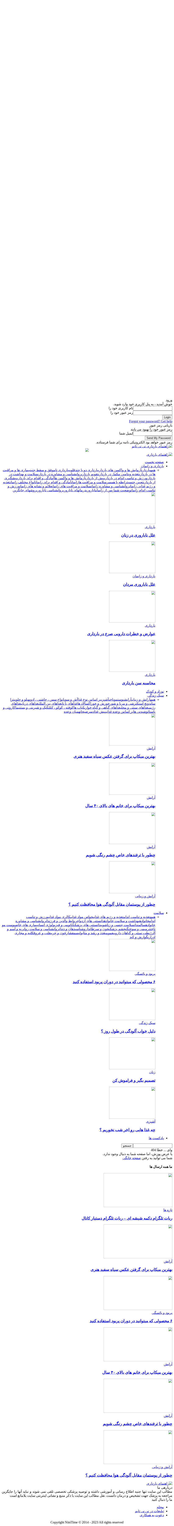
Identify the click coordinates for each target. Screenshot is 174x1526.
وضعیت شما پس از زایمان (113, 490)
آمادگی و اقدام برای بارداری (35, 478)
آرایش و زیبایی (141, 699)
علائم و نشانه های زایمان (36, 486)
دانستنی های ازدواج (90, 921)
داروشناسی (82, 929)
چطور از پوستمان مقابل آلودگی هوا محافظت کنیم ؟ (112, 904)
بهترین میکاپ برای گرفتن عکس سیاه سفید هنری (114, 756)
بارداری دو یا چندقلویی (83, 470)
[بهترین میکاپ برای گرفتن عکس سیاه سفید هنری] (132, 744)
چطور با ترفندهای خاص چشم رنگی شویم (120, 855)
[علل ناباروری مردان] (132, 572)
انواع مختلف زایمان (22, 482)
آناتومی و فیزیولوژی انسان (56, 925)
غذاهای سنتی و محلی (134, 707)
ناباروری (91, 490)
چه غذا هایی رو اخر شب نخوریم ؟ (127, 1130)
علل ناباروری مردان (139, 584)
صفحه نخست (154, 462)
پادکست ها (156, 1138)
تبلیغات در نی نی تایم (149, 1511)
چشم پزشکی (117, 929)
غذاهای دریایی (29, 703)
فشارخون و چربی (62, 933)
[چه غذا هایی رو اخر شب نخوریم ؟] (132, 1117)
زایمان (75, 482)
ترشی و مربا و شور (123, 703)
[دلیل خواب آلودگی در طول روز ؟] (132, 1019)
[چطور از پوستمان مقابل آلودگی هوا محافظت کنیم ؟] (132, 892)
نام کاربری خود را (121, 408)
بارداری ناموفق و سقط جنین (49, 470)
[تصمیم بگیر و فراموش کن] (132, 1068)
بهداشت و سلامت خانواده (121, 921)
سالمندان (140, 925)
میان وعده (71, 711)
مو (116, 699)
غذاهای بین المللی (49, 703)
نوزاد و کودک (155, 691)
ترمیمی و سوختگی (138, 929)
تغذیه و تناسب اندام (136, 917)
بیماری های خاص (26, 925)
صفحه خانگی (132, 1158)
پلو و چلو (22, 699)
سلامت (159, 913)
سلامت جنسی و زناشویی (117, 925)
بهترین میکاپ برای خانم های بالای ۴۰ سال (120, 806)
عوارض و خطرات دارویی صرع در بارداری (121, 634)
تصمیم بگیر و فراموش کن (133, 1080)
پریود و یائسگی (145, 973)
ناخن (111, 699)
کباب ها (79, 707)
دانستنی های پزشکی (87, 925)
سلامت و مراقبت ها (93, 482)
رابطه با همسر (117, 482)
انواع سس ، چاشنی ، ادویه (46, 699)
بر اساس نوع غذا (89, 699)
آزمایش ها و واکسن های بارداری (120, 470)
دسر (91, 711)
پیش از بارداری (94, 478)
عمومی (109, 933)
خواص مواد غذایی (81, 917)
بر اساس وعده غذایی (119, 711)
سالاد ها (82, 703)
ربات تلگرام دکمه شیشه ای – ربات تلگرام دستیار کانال (127, 1218)
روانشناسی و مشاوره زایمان (110, 486)
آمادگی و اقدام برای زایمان (53, 482)
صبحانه (83, 711)
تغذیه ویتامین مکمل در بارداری (118, 474)
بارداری (146, 470)
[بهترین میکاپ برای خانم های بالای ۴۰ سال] (132, 793)
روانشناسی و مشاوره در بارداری (59, 474)
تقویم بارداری (89, 474)
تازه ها (167, 1210)
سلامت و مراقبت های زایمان (71, 486)
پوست (121, 699)
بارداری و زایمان (152, 466)
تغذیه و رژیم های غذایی (108, 917)
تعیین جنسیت (135, 482)
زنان (152, 1072)
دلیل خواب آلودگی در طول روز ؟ (128, 1031)
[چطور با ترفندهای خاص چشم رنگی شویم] (132, 843)
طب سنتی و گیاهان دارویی (131, 933)
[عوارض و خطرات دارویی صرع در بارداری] (132, 621)
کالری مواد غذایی (59, 917)
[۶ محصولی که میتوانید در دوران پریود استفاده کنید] (132, 969)
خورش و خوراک (99, 703)
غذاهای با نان (69, 703)
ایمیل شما (126, 433)
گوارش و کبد (139, 937)
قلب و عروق (42, 933)
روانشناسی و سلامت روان (41, 929)
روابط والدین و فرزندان (61, 921)
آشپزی (105, 699)
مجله (160, 1507)
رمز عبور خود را (122, 412)
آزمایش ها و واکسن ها (69, 478)
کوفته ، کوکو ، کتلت (61, 707)
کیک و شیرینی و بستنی (33, 707)
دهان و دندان (67, 929)
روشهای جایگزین (24, 490)
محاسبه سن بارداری (138, 683)
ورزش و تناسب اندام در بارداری (125, 478)
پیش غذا (100, 711)
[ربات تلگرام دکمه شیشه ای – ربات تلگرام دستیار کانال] (138, 1206)
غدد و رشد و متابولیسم (89, 933)
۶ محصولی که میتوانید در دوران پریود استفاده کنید (114, 982)
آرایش (128, 699)
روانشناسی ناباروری (49, 490)
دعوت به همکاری (152, 1515)
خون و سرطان (99, 929)
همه (152, 470)
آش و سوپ (71, 699)
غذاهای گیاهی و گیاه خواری (102, 707)
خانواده (144, 921)
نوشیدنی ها (141, 711)
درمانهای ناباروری (74, 490)
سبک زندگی (155, 695)
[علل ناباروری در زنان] (132, 523)
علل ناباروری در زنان (138, 535)
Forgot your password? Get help (150, 421)
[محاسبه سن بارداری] (132, 670)
